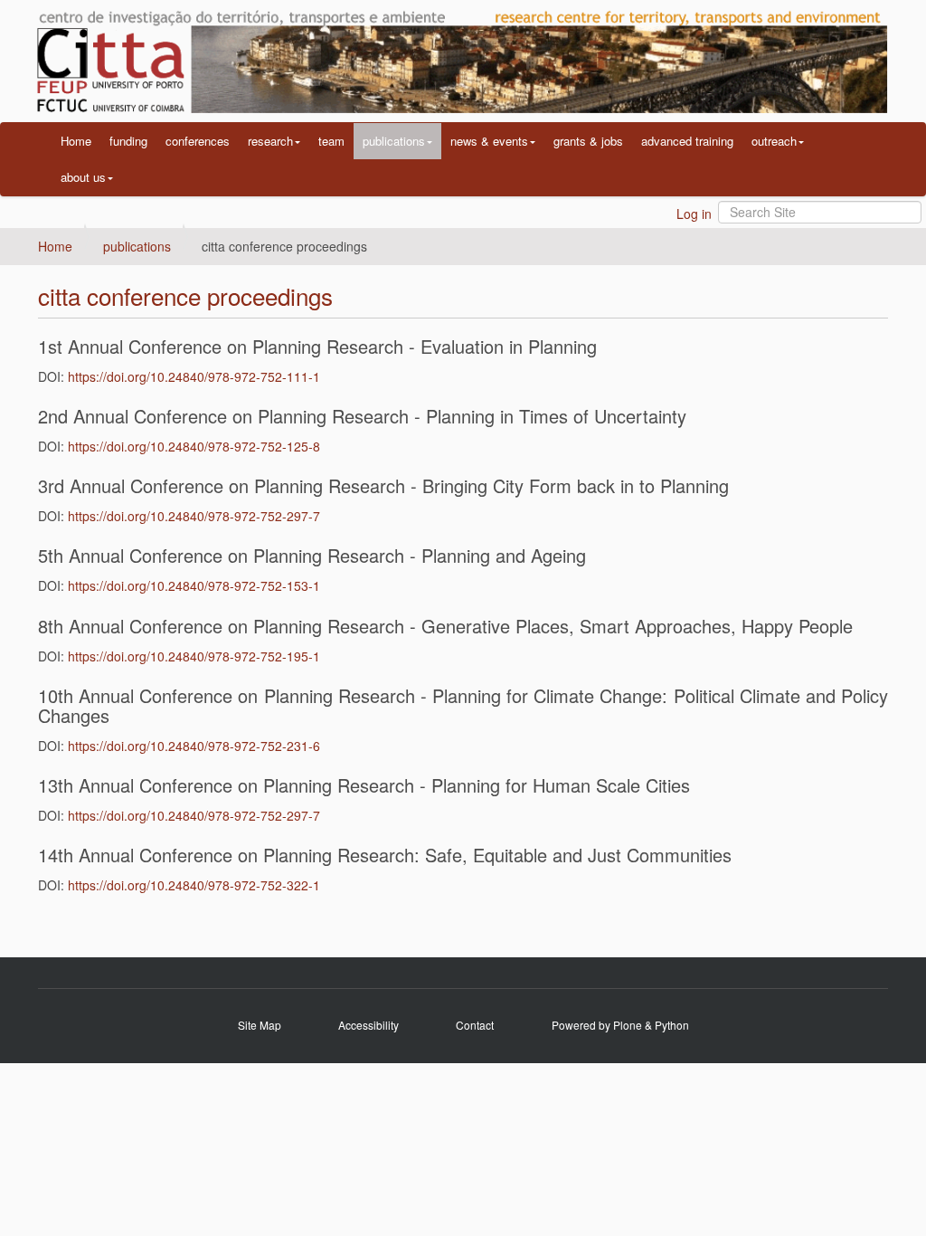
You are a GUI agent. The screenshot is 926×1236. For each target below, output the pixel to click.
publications (137, 246)
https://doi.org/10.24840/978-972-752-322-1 (194, 885)
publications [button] (394, 140)
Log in (694, 213)
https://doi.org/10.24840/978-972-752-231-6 (194, 746)
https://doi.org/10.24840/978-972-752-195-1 (194, 656)
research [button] (270, 140)
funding (128, 140)
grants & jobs (588, 140)
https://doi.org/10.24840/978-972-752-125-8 (194, 446)
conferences (197, 140)
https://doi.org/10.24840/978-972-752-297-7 (194, 516)
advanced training (687, 140)
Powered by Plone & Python (620, 1024)
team (331, 140)
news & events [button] (489, 140)
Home (76, 140)
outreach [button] (774, 140)
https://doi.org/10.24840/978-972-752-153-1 (194, 585)
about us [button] (83, 176)
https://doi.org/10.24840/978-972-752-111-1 (194, 376)
